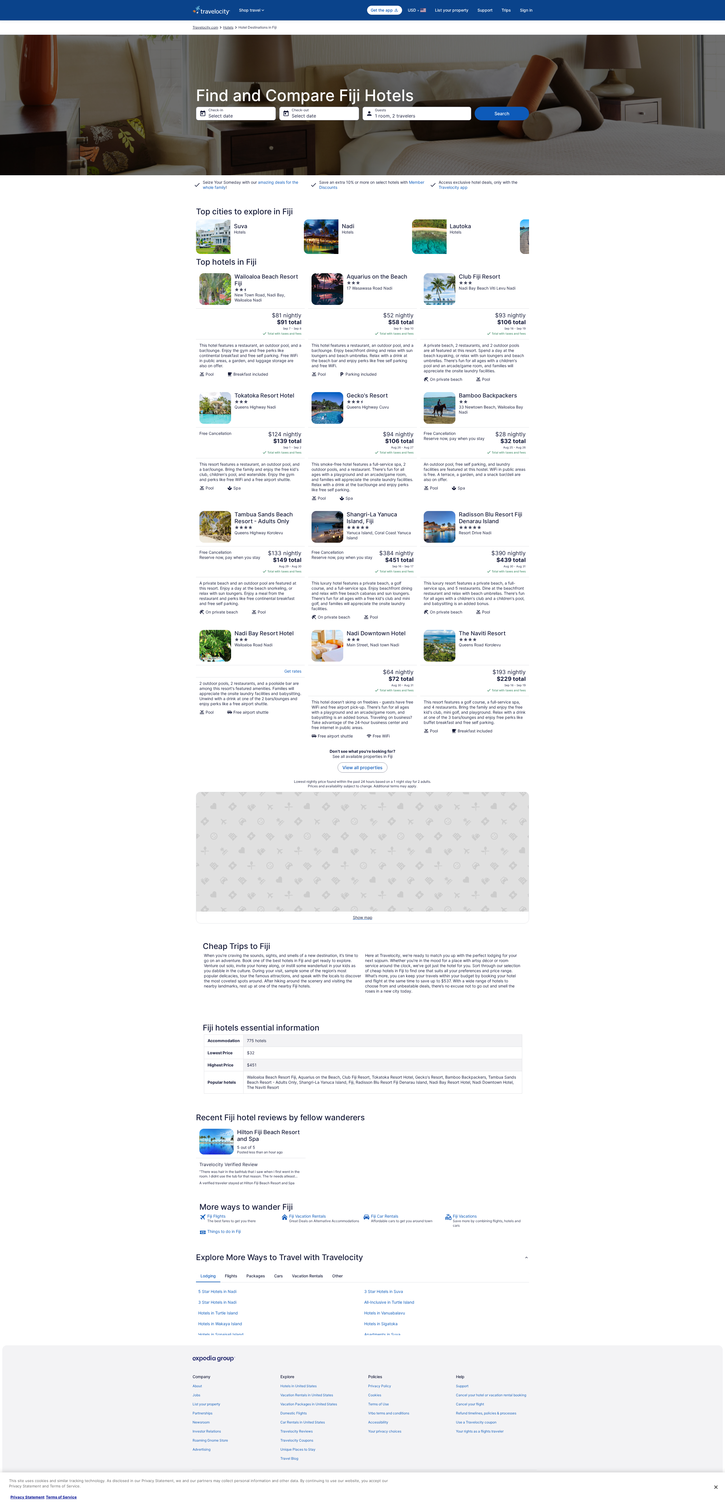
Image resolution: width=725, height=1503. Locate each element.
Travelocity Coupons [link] (296, 1440)
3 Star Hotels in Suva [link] (383, 1291)
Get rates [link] (292, 671)
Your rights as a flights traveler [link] (480, 1431)
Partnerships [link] (202, 1413)
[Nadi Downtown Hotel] (362, 684)
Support (484, 10)
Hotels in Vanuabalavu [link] (384, 1312)
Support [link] (462, 1386)
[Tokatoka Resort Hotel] (250, 446)
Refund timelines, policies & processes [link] (486, 1413)
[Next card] (529, 236)
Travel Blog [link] (289, 1458)
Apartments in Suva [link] (382, 1334)
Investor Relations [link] (207, 1431)
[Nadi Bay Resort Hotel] (250, 684)
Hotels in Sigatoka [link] (381, 1323)
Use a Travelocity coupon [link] (476, 1422)
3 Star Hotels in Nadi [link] (217, 1302)
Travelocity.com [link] (205, 27)
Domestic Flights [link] (293, 1413)
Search (501, 113)
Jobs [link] (196, 1395)
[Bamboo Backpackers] (474, 446)
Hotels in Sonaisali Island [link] (221, 1334)
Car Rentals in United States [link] (302, 1422)
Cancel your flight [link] (470, 1404)
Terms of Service (61, 1497)
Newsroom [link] (201, 1422)
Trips (506, 10)
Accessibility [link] (378, 1422)
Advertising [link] (201, 1449)
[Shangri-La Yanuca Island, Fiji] (362, 565)
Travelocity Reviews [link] (296, 1431)
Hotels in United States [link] (298, 1386)
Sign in (526, 10)
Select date (220, 116)
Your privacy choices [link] (384, 1431)
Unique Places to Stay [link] (297, 1449)
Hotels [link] (228, 27)
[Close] (716, 1487)
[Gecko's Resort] (362, 446)
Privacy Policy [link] (379, 1386)
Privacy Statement (27, 1497)
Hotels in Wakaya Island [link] (220, 1323)
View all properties (362, 767)
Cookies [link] (374, 1395)
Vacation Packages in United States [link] (308, 1404)
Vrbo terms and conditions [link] (388, 1413)
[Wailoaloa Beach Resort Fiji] (250, 327)
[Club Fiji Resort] (474, 327)
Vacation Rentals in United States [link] (306, 1395)
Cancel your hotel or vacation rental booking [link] (491, 1395)
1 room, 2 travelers (395, 116)
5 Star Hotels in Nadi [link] (217, 1291)
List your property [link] (206, 1404)
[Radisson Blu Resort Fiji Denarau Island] (474, 565)
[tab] (208, 1276)
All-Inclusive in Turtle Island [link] (389, 1302)
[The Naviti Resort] (474, 684)
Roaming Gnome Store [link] (210, 1440)
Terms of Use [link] (378, 1404)
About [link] (197, 1386)
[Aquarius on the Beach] (362, 327)
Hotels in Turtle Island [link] (218, 1312)
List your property (451, 10)
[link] (239, 1221)
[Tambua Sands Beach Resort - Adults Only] (250, 565)
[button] (362, 1257)
